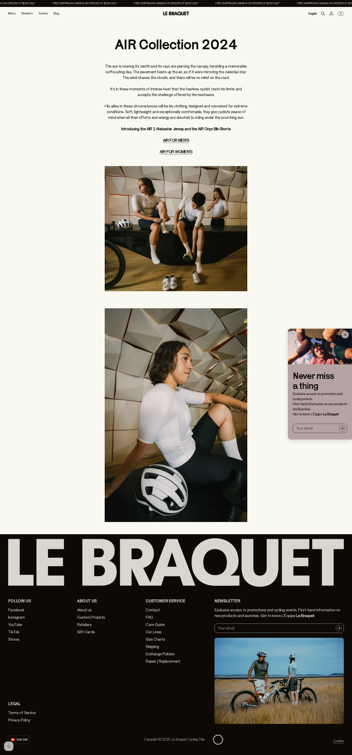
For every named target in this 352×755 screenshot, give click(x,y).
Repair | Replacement (163, 661)
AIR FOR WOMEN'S (176, 151)
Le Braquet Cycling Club (188, 739)
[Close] (345, 334)
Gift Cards (86, 632)
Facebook (16, 610)
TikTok (13, 632)
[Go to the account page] (331, 14)
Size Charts (155, 639)
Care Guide (155, 624)
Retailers (84, 624)
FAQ (149, 617)
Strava (13, 639)
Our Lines (153, 632)
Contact (153, 610)
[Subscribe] (342, 428)
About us (84, 610)
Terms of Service (22, 712)
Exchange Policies (160, 654)
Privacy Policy (19, 720)
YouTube (15, 624)
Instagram (16, 617)
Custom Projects (91, 617)
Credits (338, 741)
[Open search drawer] (323, 14)
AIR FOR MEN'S (176, 140)
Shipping (152, 646)
